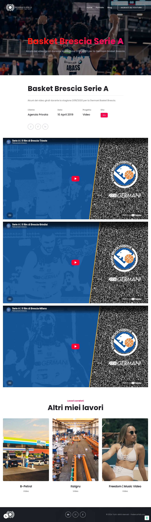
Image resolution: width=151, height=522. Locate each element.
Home (89, 7)
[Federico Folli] (19, 7)
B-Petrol (26, 486)
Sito (104, 115)
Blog (109, 7)
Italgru (75, 486)
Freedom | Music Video (125, 486)
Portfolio (100, 7)
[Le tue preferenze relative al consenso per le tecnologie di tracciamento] (147, 518)
